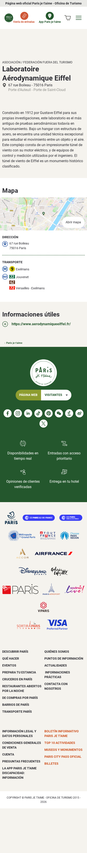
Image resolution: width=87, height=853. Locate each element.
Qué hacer (10, 658)
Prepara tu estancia (19, 672)
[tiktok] (38, 413)
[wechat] (59, 413)
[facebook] (8, 413)
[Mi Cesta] (67, 17)
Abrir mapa (73, 222)
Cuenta (8, 754)
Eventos (9, 665)
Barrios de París (15, 704)
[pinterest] (49, 413)
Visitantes (53, 395)
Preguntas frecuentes (21, 761)
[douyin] (69, 413)
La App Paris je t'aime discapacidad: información (19, 772)
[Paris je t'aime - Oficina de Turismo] (8, 18)
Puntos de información (63, 658)
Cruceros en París (17, 679)
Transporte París (17, 711)
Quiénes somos (56, 651)
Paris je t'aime (14, 343)
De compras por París (20, 698)
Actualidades (55, 665)
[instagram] (18, 413)
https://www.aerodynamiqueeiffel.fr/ (41, 324)
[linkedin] (28, 413)
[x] (43, 424)
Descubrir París (15, 651)
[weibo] (79, 413)
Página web (28, 395)
